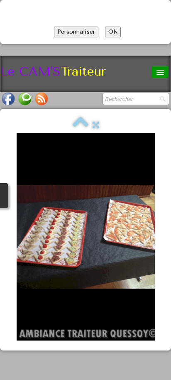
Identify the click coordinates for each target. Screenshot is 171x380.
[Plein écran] (96, 125)
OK (112, 31)
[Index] (80, 125)
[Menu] (160, 72)
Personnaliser (76, 31)
